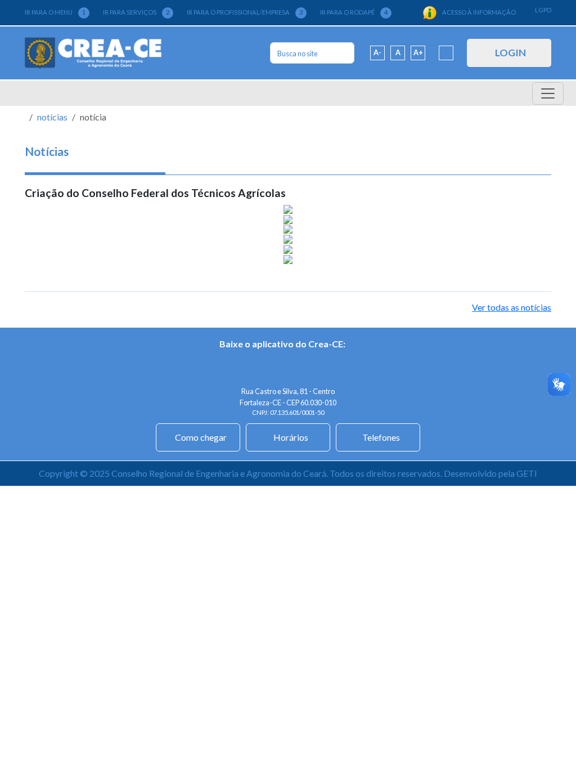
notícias (52, 116)
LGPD (543, 10)
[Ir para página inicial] (93, 53)
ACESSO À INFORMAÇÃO (479, 12)
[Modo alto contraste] (446, 53)
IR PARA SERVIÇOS (136, 12)
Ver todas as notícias (511, 307)
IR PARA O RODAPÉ (354, 12)
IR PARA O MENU (55, 12)
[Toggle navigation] (548, 93)
